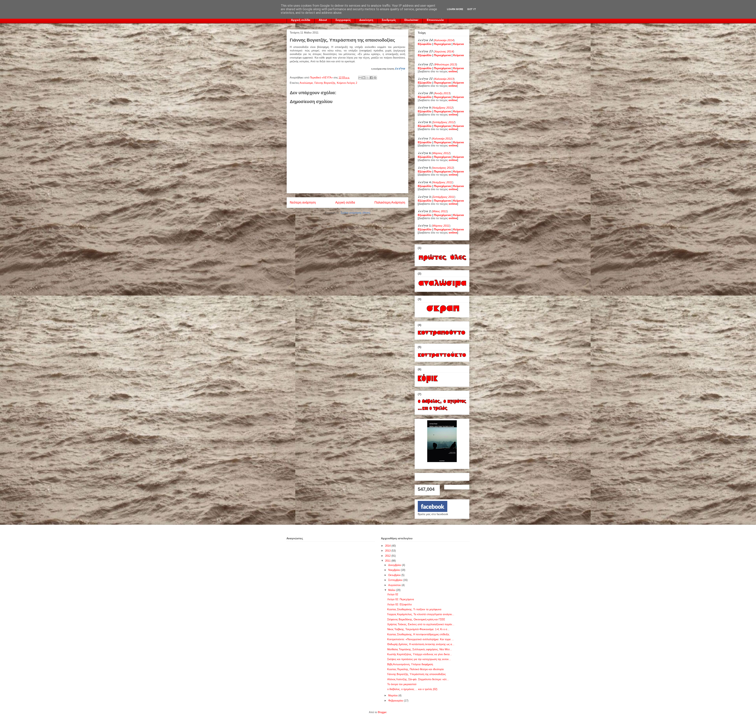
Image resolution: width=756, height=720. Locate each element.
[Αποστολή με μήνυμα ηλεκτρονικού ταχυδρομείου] (360, 78)
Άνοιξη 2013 (442, 93)
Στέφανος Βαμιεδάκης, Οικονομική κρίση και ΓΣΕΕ (416, 619)
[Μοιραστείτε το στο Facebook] (371, 78)
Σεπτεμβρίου (395, 580)
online (453, 114)
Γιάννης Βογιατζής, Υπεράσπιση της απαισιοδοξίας (416, 674)
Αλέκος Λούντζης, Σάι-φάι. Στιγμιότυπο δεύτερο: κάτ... (418, 679)
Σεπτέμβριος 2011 (443, 196)
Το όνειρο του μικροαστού (401, 684)
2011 (388, 560)
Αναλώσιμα (306, 82)
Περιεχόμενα (442, 44)
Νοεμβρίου (394, 569)
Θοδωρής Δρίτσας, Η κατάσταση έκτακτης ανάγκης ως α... (420, 644)
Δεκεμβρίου (395, 565)
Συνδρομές (389, 19)
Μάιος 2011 (440, 211)
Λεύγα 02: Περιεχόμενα (400, 599)
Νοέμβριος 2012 (443, 107)
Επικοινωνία (435, 19)
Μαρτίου (393, 695)
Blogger (382, 712)
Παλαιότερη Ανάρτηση (389, 202)
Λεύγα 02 (392, 594)
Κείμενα (458, 44)
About (323, 19)
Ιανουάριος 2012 (443, 167)
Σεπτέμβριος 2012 (444, 122)
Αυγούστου (395, 585)
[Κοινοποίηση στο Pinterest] (375, 78)
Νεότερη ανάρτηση (303, 202)
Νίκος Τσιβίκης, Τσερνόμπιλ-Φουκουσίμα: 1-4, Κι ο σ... (418, 629)
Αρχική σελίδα (300, 19)
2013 (388, 550)
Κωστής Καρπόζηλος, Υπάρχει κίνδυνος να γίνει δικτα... (419, 654)
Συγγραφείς (343, 19)
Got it (471, 9)
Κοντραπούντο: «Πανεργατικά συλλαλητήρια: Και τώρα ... (420, 639)
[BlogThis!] (364, 78)
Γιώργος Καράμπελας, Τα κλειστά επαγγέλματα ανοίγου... (420, 614)
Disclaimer (411, 19)
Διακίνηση (366, 19)
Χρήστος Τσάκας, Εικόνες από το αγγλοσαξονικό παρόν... (420, 624)
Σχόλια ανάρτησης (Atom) (355, 212)
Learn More (455, 9)
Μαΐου (392, 590)
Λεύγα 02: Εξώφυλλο (399, 604)
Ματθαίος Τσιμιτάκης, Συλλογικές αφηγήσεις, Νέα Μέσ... (419, 649)
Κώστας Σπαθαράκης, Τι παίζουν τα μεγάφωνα (414, 609)
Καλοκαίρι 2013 (444, 78)
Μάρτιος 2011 (441, 225)
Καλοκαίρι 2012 (442, 138)
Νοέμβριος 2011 (442, 182)
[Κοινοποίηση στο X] (368, 78)
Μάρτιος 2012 (441, 153)
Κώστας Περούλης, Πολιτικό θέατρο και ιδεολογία (415, 669)
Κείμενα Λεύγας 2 (347, 82)
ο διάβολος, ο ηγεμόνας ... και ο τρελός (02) (412, 689)
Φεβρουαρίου (396, 700)
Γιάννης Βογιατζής (324, 82)
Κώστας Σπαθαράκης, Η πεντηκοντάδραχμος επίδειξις (418, 634)
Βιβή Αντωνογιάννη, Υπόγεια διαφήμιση (410, 664)
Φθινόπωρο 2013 (445, 64)
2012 (388, 555)
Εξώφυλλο (425, 44)
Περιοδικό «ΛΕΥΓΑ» (322, 77)
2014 (388, 545)
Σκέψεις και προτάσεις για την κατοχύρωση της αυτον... (419, 659)
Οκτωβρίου (394, 575)
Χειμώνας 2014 (444, 51)
